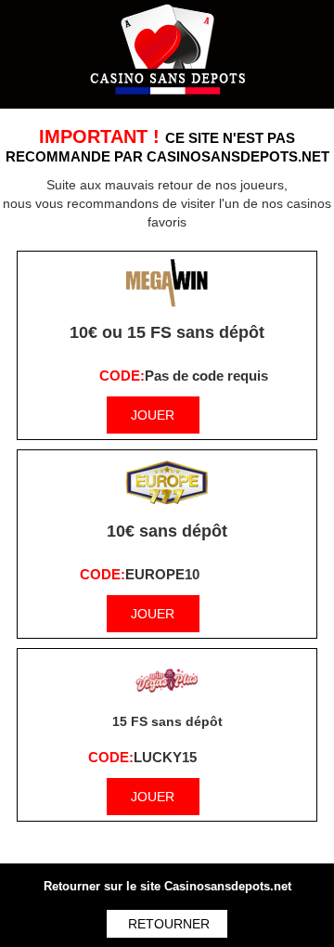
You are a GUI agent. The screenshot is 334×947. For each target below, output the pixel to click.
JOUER (152, 415)
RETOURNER (169, 923)
